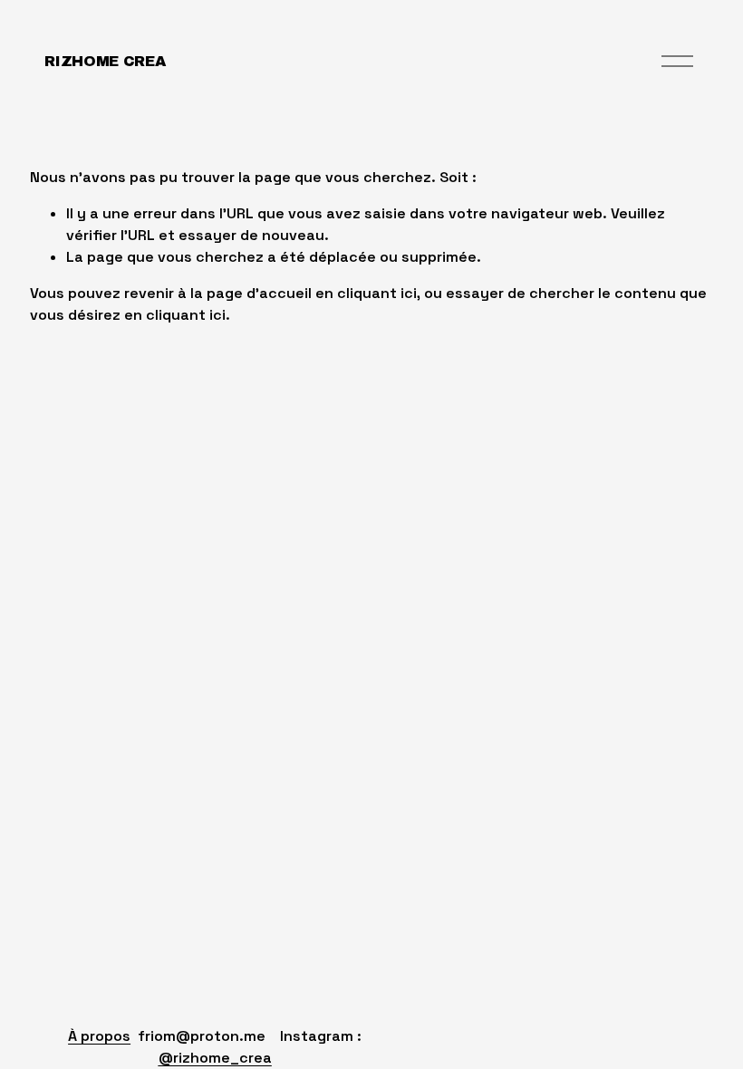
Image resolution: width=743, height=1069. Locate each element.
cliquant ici (377, 293)
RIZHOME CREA (104, 61)
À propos (99, 1035)
